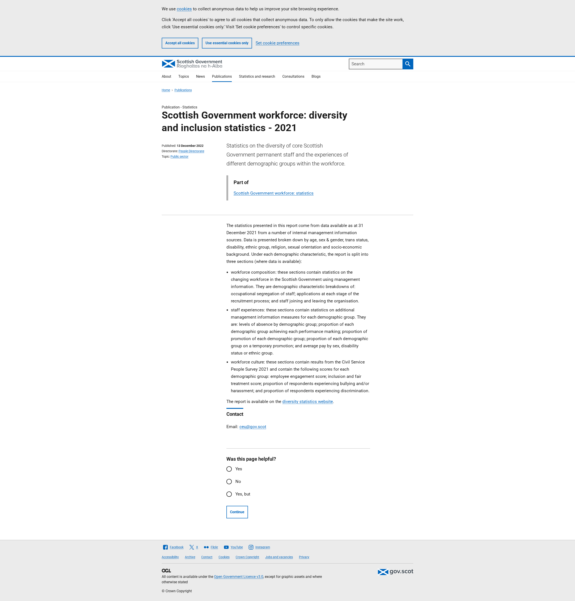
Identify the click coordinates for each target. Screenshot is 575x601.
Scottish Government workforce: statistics (274, 193)
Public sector (179, 156)
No (238, 481)
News (200, 76)
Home (166, 90)
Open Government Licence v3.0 (238, 577)
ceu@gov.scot (252, 426)
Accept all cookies (180, 43)
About (166, 76)
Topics (183, 76)
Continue (237, 512)
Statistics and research (257, 76)
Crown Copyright (247, 557)
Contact (206, 557)
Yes (238, 468)
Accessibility (170, 557)
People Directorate (191, 151)
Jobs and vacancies (279, 557)
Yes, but (242, 494)
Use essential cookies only (227, 43)
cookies (184, 8)
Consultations (293, 76)
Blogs (316, 76)
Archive (190, 557)
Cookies (224, 557)
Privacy (304, 557)
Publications (222, 76)
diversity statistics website (307, 401)
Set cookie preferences (277, 43)
